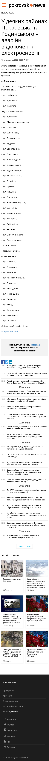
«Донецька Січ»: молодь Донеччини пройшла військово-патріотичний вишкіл (26, 400)
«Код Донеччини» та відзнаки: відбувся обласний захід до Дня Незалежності (24, 367)
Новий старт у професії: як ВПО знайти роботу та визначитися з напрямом (27, 428)
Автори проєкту (10, 701)
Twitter (10, 724)
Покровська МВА (9, 331)
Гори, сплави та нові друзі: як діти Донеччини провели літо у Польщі (26, 481)
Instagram (12, 729)
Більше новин (24, 546)
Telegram (35, 344)
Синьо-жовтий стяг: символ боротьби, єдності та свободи (26, 455)
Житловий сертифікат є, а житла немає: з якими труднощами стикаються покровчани (26, 499)
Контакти (7, 695)
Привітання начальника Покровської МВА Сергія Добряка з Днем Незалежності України (26, 382)
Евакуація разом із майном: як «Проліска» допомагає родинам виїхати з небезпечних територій (26, 525)
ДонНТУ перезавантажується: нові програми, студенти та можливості (26, 491)
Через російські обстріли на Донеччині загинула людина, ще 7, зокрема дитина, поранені (24, 436)
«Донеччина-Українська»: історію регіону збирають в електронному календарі (25, 463)
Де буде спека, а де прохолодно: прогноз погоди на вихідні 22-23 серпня (25, 448)
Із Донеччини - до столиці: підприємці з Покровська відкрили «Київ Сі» (23, 536)
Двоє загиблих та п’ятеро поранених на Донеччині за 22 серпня (24, 408)
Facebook (11, 719)
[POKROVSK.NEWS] (27, 4)
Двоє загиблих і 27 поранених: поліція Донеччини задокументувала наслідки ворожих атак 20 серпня (24, 472)
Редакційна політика (13, 706)
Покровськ (7, 12)
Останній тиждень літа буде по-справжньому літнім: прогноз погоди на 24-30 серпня (26, 392)
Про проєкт (8, 690)
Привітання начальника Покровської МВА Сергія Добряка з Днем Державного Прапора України (26, 416)
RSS (8, 741)
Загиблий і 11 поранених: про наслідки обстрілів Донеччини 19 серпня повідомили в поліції (26, 515)
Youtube (11, 736)
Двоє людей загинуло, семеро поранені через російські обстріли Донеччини (27, 374)
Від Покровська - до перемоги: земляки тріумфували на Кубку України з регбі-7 (24, 506)
